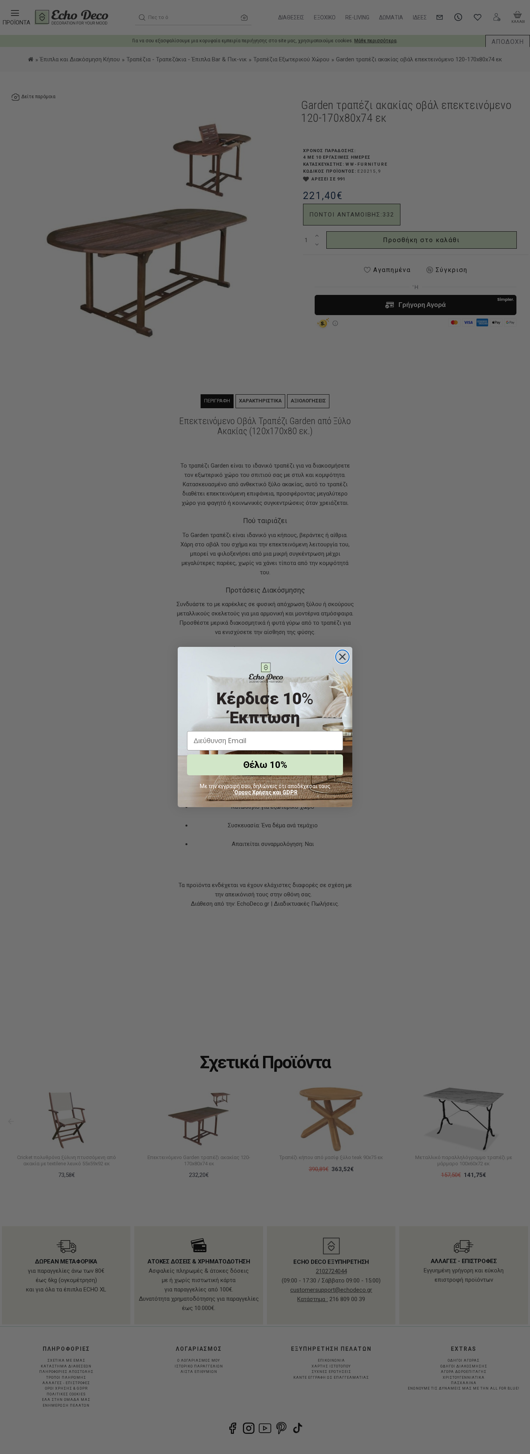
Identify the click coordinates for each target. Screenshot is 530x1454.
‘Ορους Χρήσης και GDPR (265, 792)
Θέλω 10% (265, 764)
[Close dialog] (342, 657)
